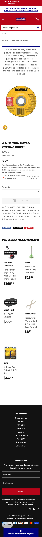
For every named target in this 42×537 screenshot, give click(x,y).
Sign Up (21, 491)
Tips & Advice (21, 435)
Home (4, 33)
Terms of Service (27, 502)
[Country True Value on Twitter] (30, 509)
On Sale (21, 425)
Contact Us (21, 446)
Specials (21, 428)
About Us (21, 439)
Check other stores (33, 177)
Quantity (6, 187)
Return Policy (13, 505)
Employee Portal (9, 500)
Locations (21, 442)
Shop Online (21, 418)
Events (21, 432)
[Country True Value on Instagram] (38, 509)
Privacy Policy (12, 502)
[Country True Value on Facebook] (34, 509)
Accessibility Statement (28, 500)
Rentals (21, 421)
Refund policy (27, 505)
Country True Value (23, 516)
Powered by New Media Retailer (20, 518)
